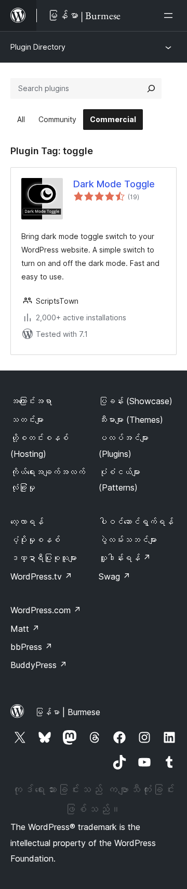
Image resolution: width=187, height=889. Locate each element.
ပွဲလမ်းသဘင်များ (128, 540)
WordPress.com (45, 610)
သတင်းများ (27, 419)
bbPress (31, 647)
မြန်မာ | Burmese (67, 712)
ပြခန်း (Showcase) (135, 401)
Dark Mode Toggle (114, 184)
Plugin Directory (37, 46)
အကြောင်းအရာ (31, 401)
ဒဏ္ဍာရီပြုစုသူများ (43, 558)
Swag (114, 576)
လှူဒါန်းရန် (125, 558)
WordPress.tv (41, 576)
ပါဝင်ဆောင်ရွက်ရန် (136, 521)
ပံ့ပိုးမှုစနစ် (35, 540)
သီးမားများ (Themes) (131, 419)
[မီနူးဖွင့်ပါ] (170, 15)
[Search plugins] (151, 88)
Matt (24, 629)
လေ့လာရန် (27, 521)
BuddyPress (38, 665)
